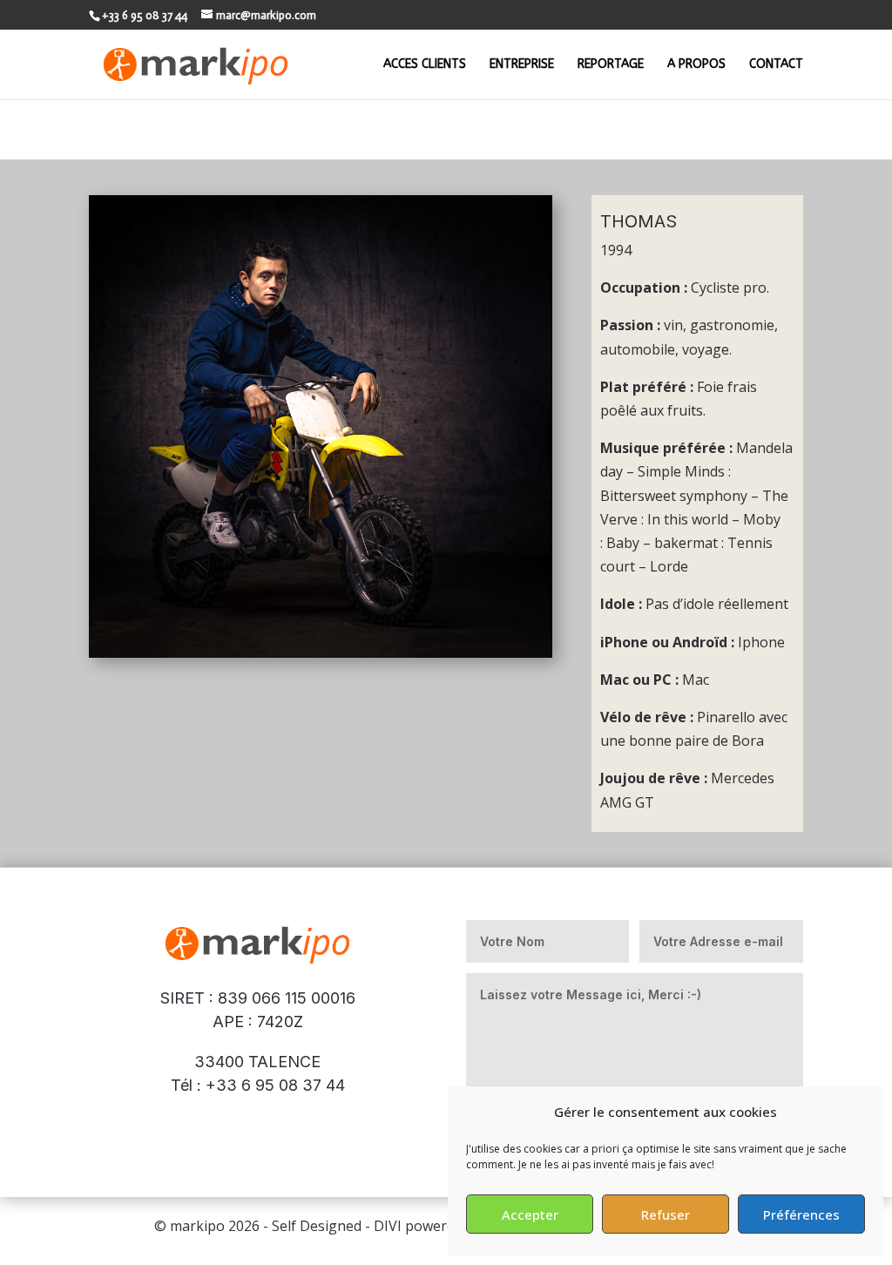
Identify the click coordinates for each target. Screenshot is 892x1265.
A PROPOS (696, 64)
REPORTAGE (611, 64)
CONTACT (776, 64)
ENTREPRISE (522, 64)
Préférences (801, 1214)
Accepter (530, 1214)
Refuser (665, 1214)
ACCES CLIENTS (424, 64)
